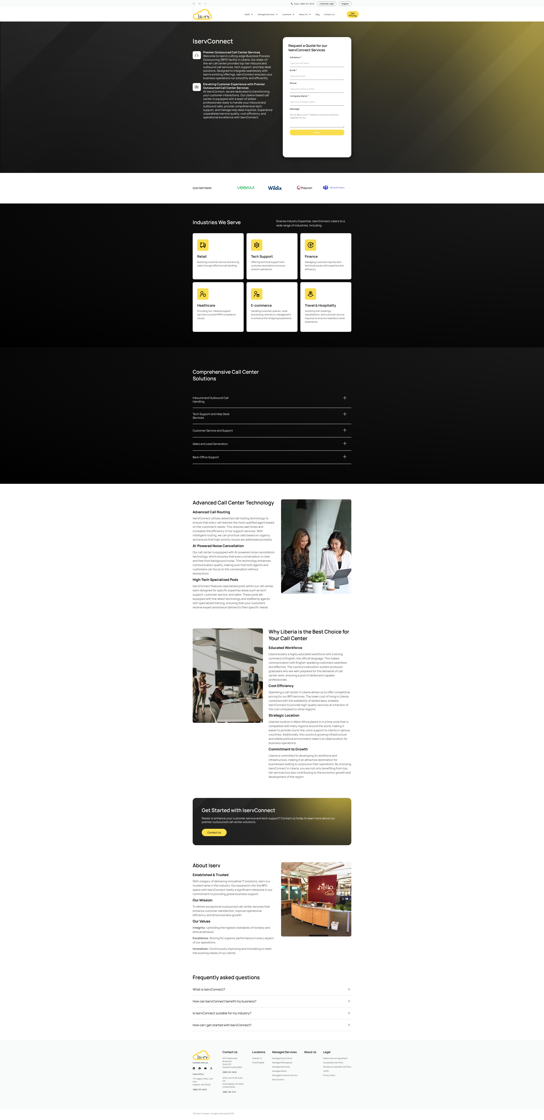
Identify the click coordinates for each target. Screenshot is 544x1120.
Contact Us (229, 1052)
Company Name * (299, 96)
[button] (229, 188)
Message (294, 109)
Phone (293, 83)
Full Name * (295, 57)
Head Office (198, 1074)
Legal (326, 1052)
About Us (310, 1052)
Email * (293, 70)
